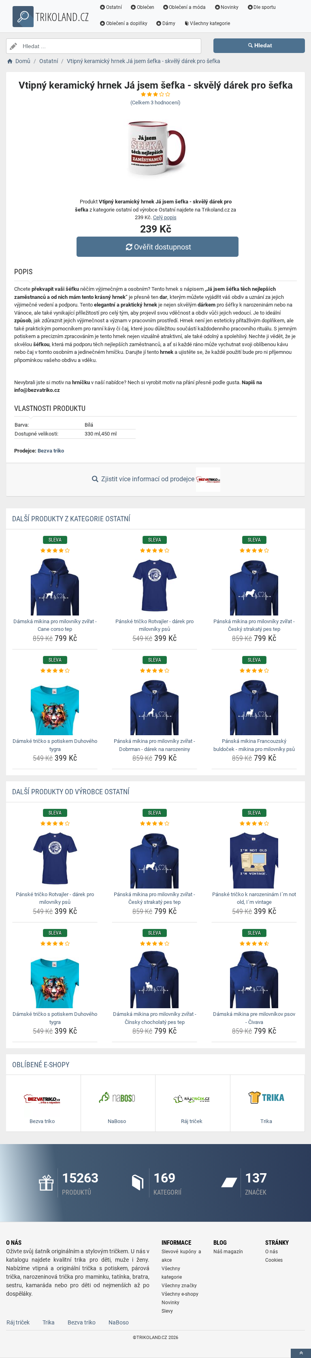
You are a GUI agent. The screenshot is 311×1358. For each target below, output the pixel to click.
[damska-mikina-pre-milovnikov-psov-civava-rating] (254, 944)
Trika (49, 1322)
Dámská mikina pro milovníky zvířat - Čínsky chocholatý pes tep (154, 1018)
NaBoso (119, 1322)
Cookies (274, 1260)
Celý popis (165, 217)
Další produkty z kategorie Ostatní (71, 518)
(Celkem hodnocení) (155, 102)
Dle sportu (264, 7)
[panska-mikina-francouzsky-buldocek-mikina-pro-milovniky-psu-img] (254, 705)
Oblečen (145, 7)
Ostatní (114, 7)
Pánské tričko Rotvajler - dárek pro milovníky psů (154, 625)
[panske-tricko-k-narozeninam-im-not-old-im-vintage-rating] (254, 824)
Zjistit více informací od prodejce (148, 479)
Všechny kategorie (210, 23)
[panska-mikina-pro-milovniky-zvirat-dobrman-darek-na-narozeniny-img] (154, 705)
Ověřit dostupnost (162, 247)
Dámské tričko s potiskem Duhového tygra (55, 745)
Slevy (167, 1311)
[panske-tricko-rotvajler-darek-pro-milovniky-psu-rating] (154, 551)
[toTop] (301, 1353)
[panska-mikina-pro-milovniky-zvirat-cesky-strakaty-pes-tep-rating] (254, 551)
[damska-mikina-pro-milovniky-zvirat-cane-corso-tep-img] (55, 585)
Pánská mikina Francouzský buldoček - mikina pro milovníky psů (254, 745)
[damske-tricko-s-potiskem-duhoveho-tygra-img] (55, 705)
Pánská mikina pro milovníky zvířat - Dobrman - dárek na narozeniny (154, 745)
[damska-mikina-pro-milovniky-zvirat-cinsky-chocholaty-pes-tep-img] (154, 978)
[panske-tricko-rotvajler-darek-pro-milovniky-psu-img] (154, 585)
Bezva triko (51, 451)
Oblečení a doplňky (126, 23)
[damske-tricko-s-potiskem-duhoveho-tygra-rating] (55, 671)
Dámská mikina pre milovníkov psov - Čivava (254, 1018)
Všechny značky (179, 1285)
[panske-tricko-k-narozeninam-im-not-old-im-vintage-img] (254, 858)
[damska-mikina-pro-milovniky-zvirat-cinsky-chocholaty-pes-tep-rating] (154, 944)
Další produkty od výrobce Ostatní (71, 791)
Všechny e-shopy (180, 1294)
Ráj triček (18, 1322)
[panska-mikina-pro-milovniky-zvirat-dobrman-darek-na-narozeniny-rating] (154, 671)
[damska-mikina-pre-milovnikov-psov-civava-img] (254, 978)
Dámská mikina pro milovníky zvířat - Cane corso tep (55, 625)
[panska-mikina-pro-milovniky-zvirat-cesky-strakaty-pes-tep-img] (254, 585)
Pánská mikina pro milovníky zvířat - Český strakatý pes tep (254, 625)
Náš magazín (228, 1251)
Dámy (168, 23)
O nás (271, 1251)
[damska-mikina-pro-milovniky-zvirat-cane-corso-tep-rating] (55, 551)
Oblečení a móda (187, 7)
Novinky (230, 7)
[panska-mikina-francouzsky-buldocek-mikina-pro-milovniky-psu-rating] (254, 671)
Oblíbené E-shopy (40, 1064)
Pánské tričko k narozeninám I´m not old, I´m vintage (254, 898)
